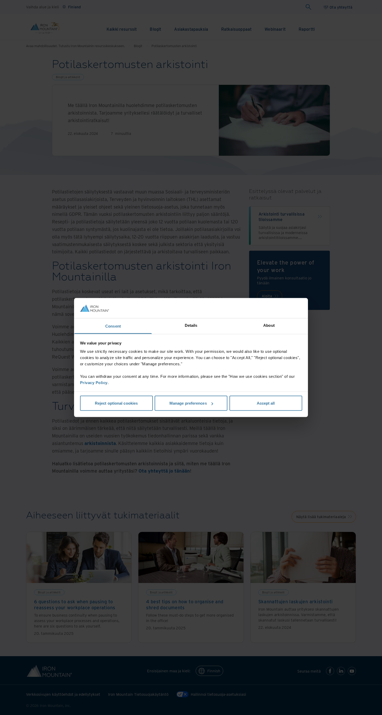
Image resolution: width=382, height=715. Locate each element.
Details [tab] (191, 325)
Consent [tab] (113, 326)
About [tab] (269, 325)
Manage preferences (188, 403)
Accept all (266, 403)
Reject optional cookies (116, 403)
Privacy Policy (94, 382)
